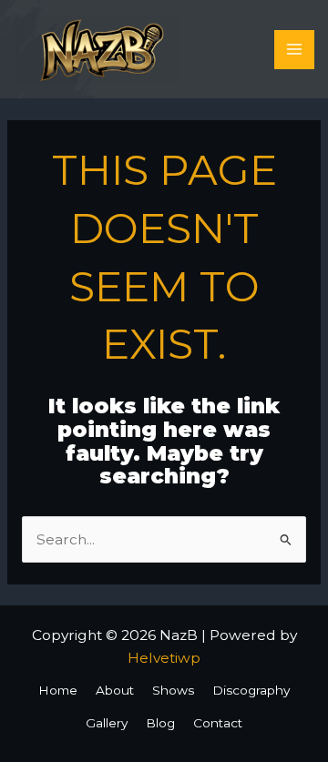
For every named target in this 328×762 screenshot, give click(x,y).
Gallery (107, 723)
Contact (217, 723)
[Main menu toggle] (293, 49)
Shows (173, 690)
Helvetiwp (164, 657)
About (115, 690)
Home (57, 690)
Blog (160, 723)
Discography (251, 690)
